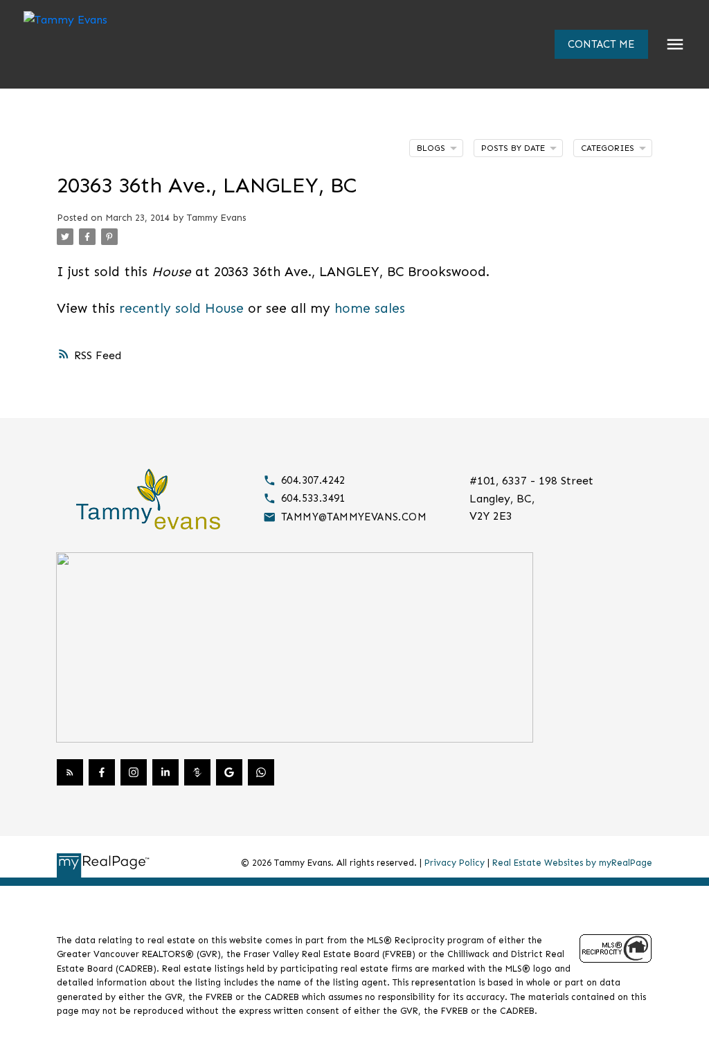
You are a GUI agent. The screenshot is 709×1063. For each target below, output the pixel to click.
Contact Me (601, 44)
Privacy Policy (454, 862)
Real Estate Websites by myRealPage (572, 862)
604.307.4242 (313, 480)
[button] (601, 45)
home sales (369, 308)
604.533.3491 (313, 498)
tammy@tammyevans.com (354, 517)
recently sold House (181, 308)
